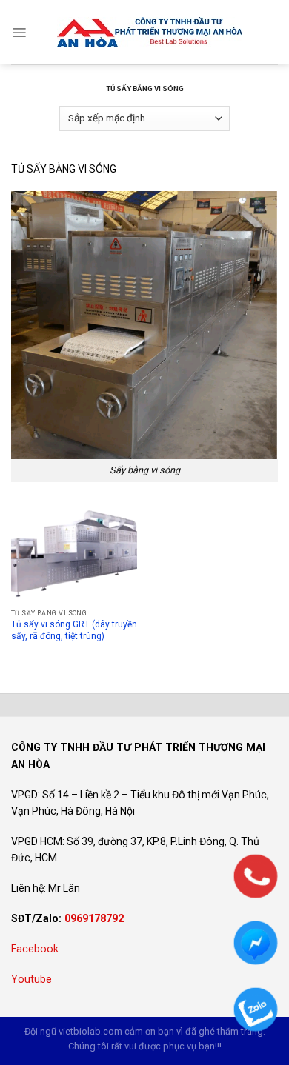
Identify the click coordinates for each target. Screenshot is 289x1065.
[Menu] (19, 33)
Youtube (31, 979)
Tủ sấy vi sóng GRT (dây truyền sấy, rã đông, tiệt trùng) (74, 630)
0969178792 (94, 918)
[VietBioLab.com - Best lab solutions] (150, 32)
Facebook (35, 949)
